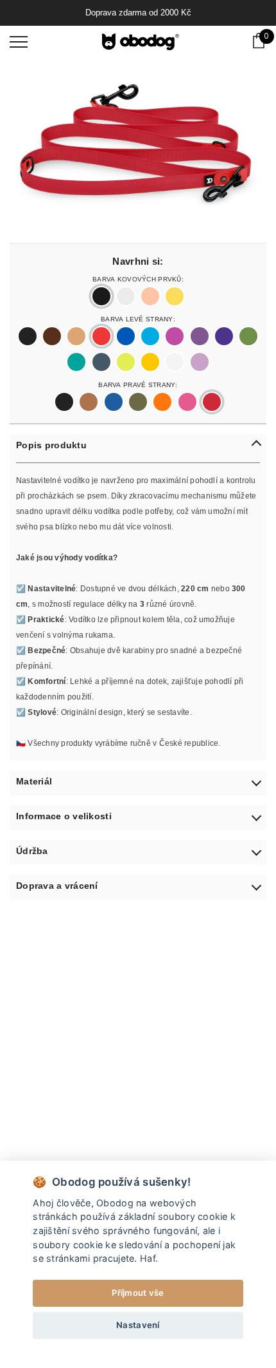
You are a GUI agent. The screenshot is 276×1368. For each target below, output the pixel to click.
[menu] (19, 41)
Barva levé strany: (138, 318)
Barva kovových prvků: (138, 278)
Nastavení (138, 1325)
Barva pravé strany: (137, 384)
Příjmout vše (138, 1292)
